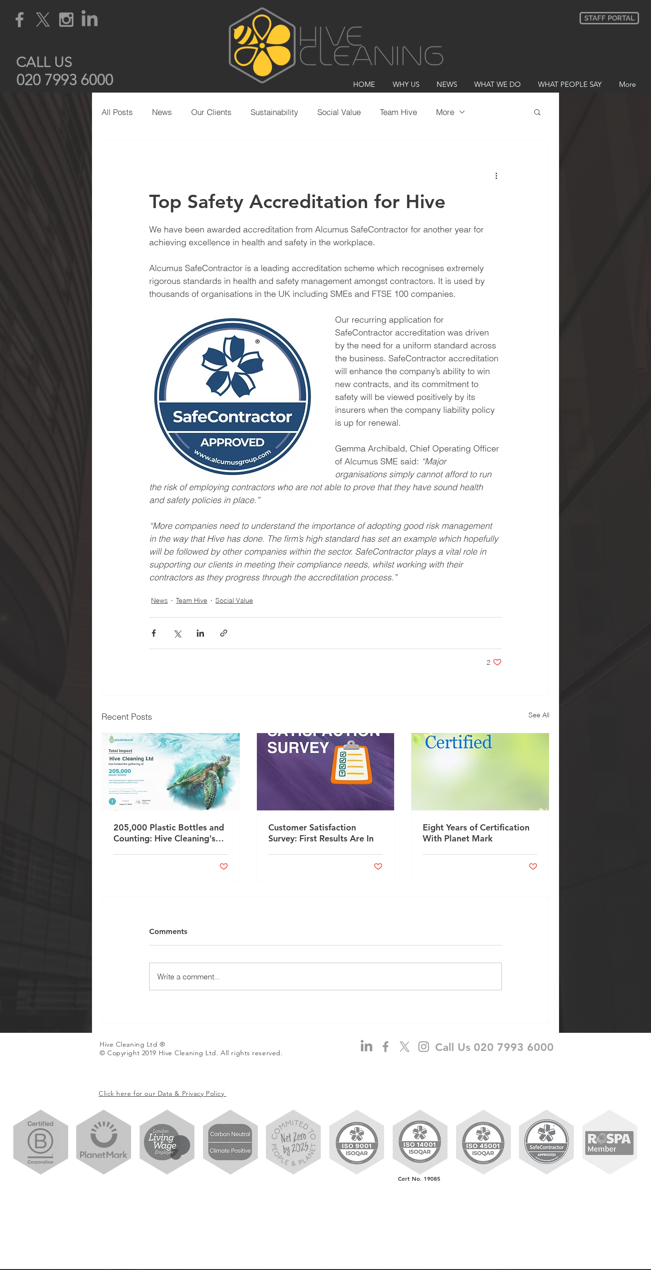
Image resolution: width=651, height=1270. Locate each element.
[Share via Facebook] (153, 633)
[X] (43, 20)
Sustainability (274, 112)
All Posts (117, 112)
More (445, 112)
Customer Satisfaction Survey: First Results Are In (321, 833)
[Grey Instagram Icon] (66, 20)
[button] (44, 62)
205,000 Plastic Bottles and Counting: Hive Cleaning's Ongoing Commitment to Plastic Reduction (168, 833)
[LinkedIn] (90, 20)
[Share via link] (223, 633)
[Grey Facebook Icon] (20, 20)
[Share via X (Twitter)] (177, 633)
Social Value (339, 112)
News (162, 112)
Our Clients (211, 112)
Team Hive (398, 112)
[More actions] (496, 175)
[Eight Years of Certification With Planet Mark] (480, 771)
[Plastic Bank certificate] (171, 771)
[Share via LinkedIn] (200, 633)
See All (539, 715)
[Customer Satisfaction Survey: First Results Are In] (326, 771)
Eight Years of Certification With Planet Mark (476, 833)
